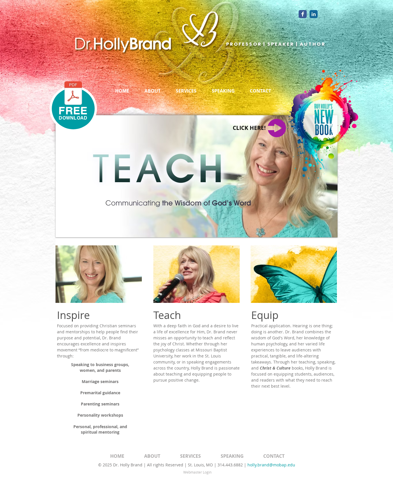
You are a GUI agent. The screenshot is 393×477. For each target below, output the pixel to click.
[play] (329, 229)
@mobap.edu (282, 465)
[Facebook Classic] (303, 14)
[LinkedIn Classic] (314, 14)
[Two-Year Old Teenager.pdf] (73, 93)
